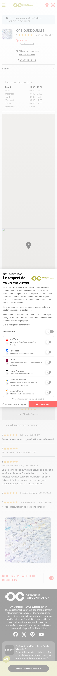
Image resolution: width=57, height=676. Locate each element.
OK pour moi (42, 404)
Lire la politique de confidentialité (16, 325)
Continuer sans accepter (14, 404)
